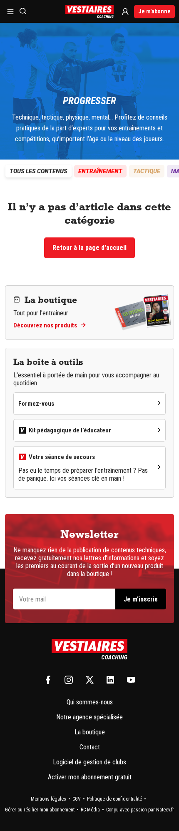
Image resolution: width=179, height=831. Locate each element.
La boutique (90, 732)
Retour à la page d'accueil (89, 248)
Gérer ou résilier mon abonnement (40, 810)
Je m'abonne (154, 11)
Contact (90, 747)
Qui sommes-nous (90, 702)
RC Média (90, 810)
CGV (76, 799)
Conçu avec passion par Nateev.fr (140, 810)
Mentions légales (48, 799)
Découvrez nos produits (45, 325)
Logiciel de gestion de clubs (89, 762)
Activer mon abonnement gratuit (90, 777)
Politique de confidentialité (114, 799)
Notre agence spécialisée (89, 717)
